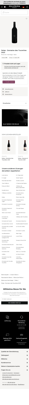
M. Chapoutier (19, 175)
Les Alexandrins (6, 233)
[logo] (14, 7)
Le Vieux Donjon (20, 254)
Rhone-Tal (3, 54)
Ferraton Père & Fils (21, 240)
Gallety (3, 254)
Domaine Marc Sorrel (7, 223)
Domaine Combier (6, 230)
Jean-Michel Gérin (20, 190)
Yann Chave (19, 244)
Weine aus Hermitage (7, 280)
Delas (3, 197)
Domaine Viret (5, 251)
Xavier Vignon (19, 177)
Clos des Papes (20, 208)
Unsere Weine (14, 274)
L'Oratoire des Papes (21, 183)
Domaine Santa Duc (21, 221)
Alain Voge (18, 233)
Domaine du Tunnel (7, 221)
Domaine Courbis (20, 230)
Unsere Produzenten (7, 372)
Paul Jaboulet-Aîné (6, 180)
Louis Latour (5, 175)
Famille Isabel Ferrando (22, 223)
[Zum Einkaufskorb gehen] (27, 7)
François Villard (5, 186)
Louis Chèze (19, 236)
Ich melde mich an (14, 303)
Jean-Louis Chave (6, 212)
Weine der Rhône (18, 277)
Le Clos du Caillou (20, 226)
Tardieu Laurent (20, 180)
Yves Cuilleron (5, 183)
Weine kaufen (5, 274)
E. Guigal (4, 177)
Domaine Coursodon (7, 204)
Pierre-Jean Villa (20, 197)
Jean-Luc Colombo (21, 251)
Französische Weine (6, 277)
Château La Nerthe (6, 193)
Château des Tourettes (22, 216)
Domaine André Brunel (7, 244)
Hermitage (10, 54)
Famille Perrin (5, 190)
